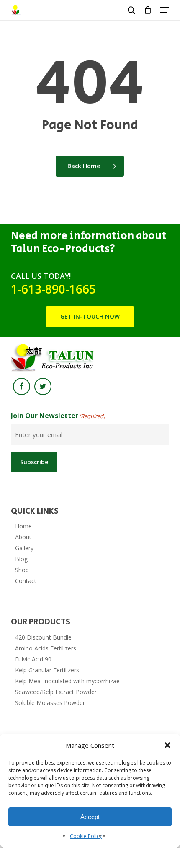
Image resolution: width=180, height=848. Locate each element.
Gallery (24, 548)
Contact (25, 581)
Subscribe (34, 462)
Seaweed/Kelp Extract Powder (56, 692)
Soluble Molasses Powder (50, 703)
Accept (90, 816)
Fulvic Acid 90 (33, 659)
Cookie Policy (86, 836)
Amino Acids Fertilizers (45, 648)
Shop (22, 570)
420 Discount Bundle (43, 637)
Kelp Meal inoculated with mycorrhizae (67, 681)
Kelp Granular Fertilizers (47, 670)
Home (23, 526)
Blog (21, 559)
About (23, 537)
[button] (167, 745)
